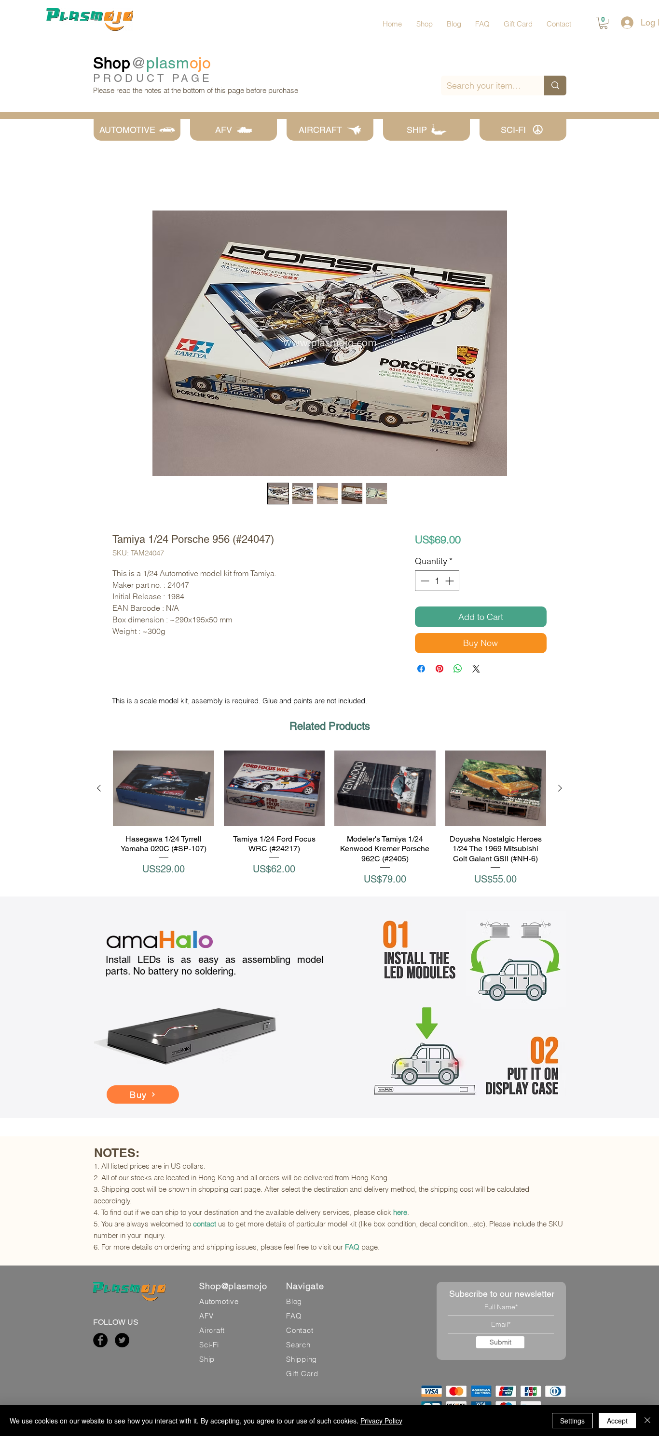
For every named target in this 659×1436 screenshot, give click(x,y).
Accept (617, 1420)
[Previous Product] (99, 790)
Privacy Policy (381, 1420)
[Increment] (450, 583)
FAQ (352, 1247)
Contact (299, 1330)
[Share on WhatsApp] (458, 670)
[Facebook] (100, 1340)
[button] (603, 23)
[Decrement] (423, 583)
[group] (329, 820)
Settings (572, 1420)
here (400, 1212)
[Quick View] (163, 790)
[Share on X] (476, 670)
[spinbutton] (437, 583)
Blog (294, 1301)
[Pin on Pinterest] (439, 670)
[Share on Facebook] (421, 670)
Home (122, 177)
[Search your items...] (555, 85)
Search (298, 1344)
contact (204, 1223)
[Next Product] (560, 790)
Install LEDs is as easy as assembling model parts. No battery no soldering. (214, 965)
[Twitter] (122, 1340)
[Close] (647, 1420)
